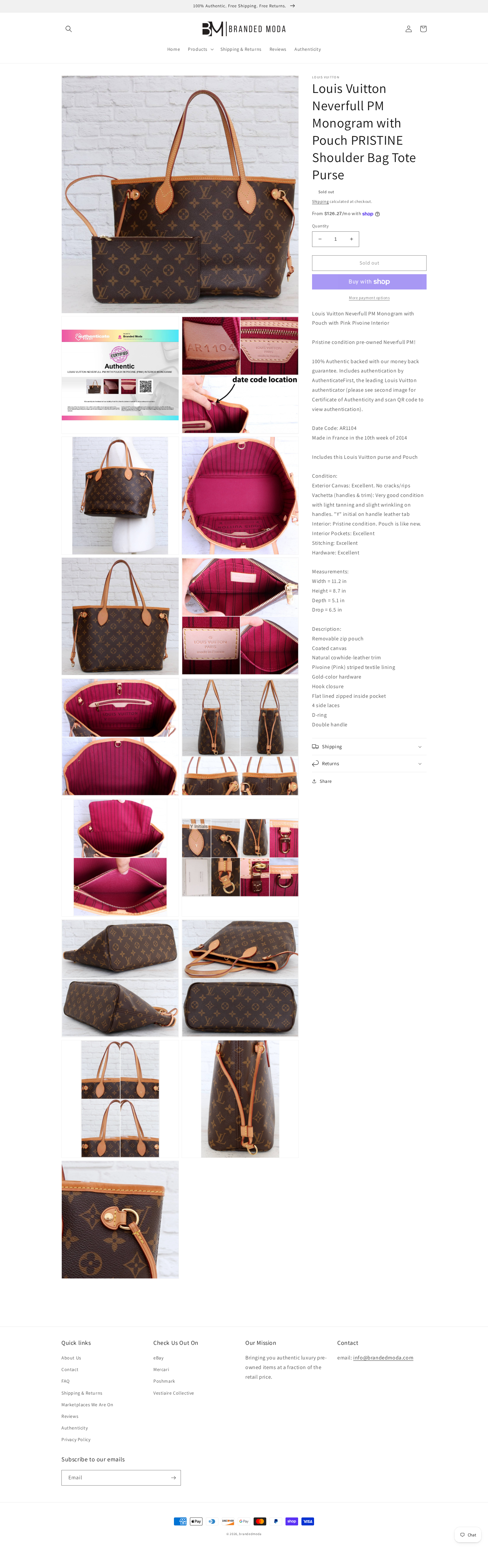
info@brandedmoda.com (383, 1357)
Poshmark (164, 1381)
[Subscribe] (173, 1478)
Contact (69, 1369)
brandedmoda (250, 1534)
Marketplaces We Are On (87, 1405)
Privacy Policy (75, 1439)
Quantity (320, 226)
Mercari (161, 1369)
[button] (68, 29)
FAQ (65, 1381)
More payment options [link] (369, 297)
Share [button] (326, 781)
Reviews (69, 1416)
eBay (158, 1358)
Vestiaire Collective (173, 1393)
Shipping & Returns (82, 1393)
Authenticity (74, 1428)
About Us (71, 1358)
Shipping (320, 201)
